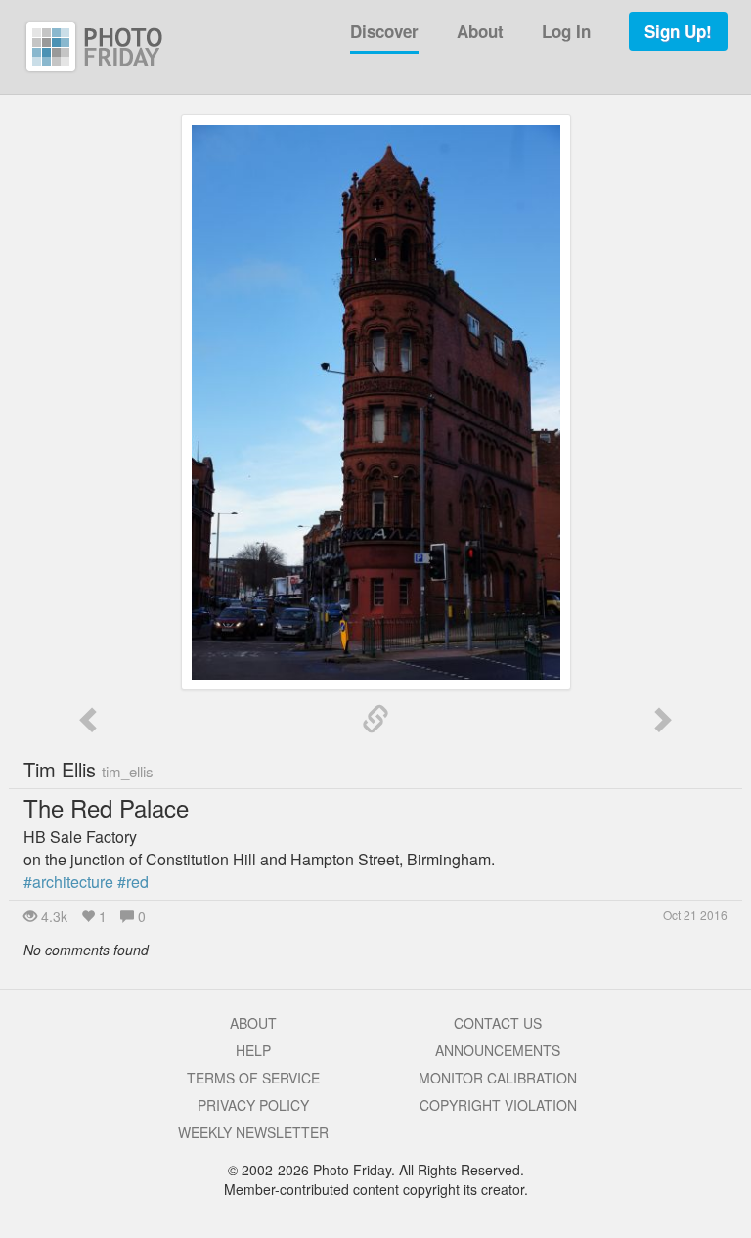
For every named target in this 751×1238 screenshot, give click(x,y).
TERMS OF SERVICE (253, 1077)
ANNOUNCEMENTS (497, 1050)
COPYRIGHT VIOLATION (498, 1105)
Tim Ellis (88, 769)
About (480, 31)
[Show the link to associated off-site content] (375, 719)
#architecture (68, 881)
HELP (253, 1050)
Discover (384, 31)
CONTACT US (498, 1023)
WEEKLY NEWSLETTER (253, 1132)
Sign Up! (678, 31)
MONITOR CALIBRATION (498, 1077)
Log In (566, 31)
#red (133, 881)
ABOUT (253, 1023)
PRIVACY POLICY (253, 1105)
